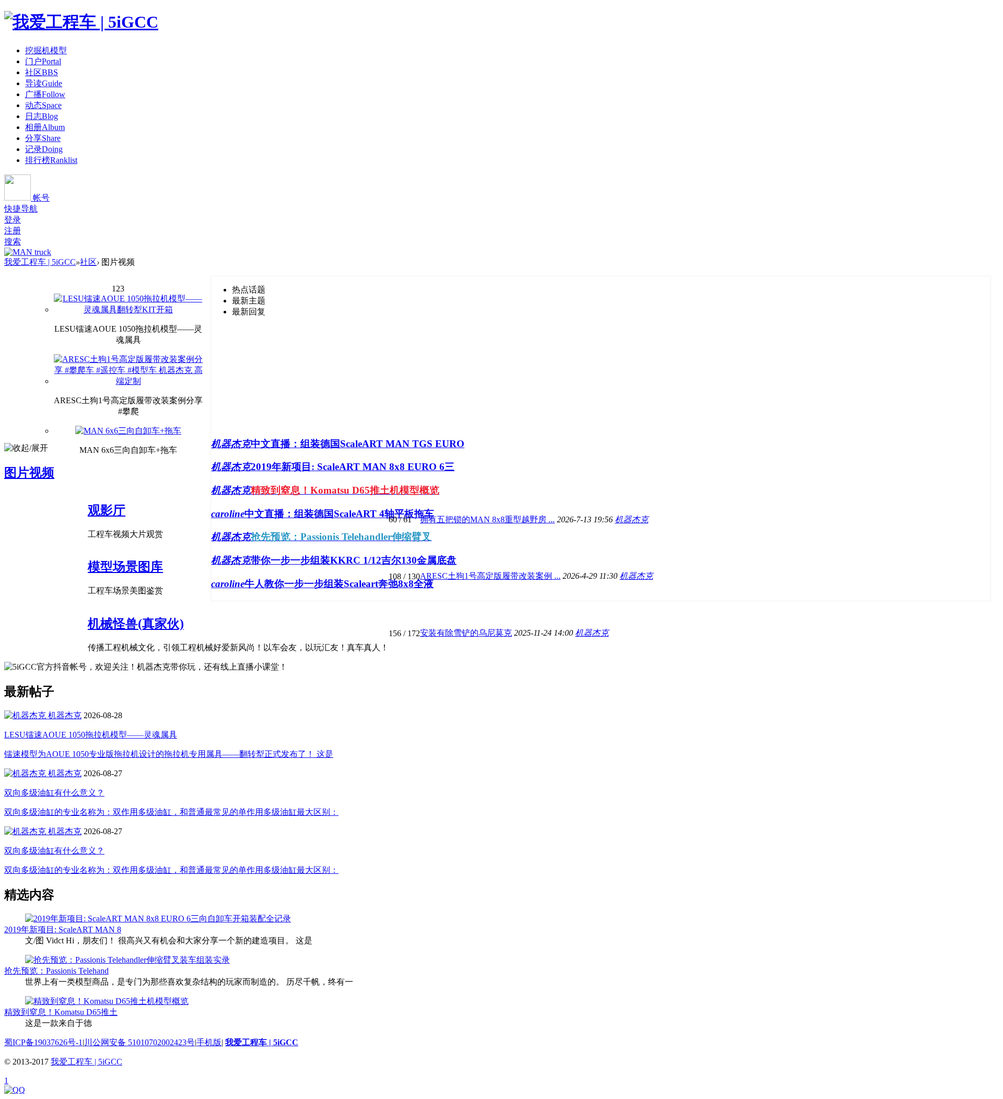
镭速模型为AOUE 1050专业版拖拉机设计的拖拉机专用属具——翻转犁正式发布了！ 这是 (168, 754)
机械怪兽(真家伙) (136, 623)
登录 (12, 219)
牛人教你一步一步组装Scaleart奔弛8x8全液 (339, 583)
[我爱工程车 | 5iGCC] (81, 22)
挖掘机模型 (46, 50)
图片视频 (29, 473)
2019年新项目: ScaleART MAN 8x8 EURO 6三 (352, 466)
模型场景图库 (125, 567)
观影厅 (106, 510)
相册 (45, 127)
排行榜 (51, 160)
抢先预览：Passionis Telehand (56, 970)
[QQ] (14, 1089)
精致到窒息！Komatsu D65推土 (61, 1012)
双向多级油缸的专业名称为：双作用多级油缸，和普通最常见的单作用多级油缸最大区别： (171, 812)
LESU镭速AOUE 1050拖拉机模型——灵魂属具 (90, 734)
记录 (44, 149)
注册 (12, 230)
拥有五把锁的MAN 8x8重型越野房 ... (487, 519)
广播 (45, 94)
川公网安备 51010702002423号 (139, 1042)
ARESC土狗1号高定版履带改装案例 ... (490, 575)
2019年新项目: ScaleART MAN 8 (62, 929)
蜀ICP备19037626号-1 (43, 1042)
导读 (43, 83)
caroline (227, 513)
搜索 (12, 241)
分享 (43, 138)
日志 (41, 116)
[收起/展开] (26, 448)
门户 (43, 61)
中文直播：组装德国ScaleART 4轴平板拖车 (339, 513)
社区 (41, 72)
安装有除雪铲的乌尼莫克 (466, 632)
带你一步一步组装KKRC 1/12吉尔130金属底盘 (354, 560)
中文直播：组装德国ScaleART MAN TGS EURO (357, 443)
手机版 (208, 1042)
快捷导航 (21, 208)
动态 (43, 105)
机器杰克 (231, 443)
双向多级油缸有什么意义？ (54, 792)
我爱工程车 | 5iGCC (40, 262)
